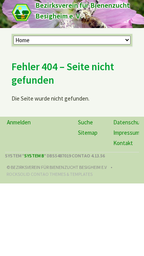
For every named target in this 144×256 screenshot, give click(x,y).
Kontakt (123, 143)
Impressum (126, 132)
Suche (85, 122)
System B (34, 156)
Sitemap (88, 132)
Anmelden (19, 122)
